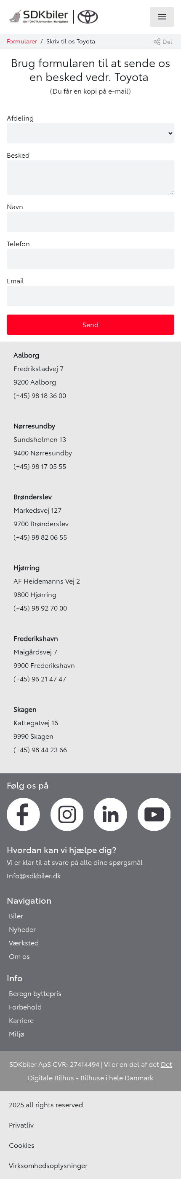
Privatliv (21, 1125)
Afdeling (20, 118)
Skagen (25, 709)
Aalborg (26, 355)
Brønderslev (32, 497)
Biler (16, 916)
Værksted (24, 943)
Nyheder (22, 929)
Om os (19, 956)
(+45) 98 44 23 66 (40, 750)
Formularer (22, 41)
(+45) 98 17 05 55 (39, 466)
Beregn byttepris (35, 993)
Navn (15, 206)
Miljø (16, 1034)
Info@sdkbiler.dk (34, 876)
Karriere (21, 1020)
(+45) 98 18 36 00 (39, 395)
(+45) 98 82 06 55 (40, 537)
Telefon (18, 244)
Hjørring (26, 567)
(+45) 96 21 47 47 (39, 679)
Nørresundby (34, 426)
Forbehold (25, 1007)
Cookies (22, 1145)
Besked (18, 155)
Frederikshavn (35, 638)
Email (15, 281)
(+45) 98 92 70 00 (40, 608)
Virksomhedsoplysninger (48, 1165)
